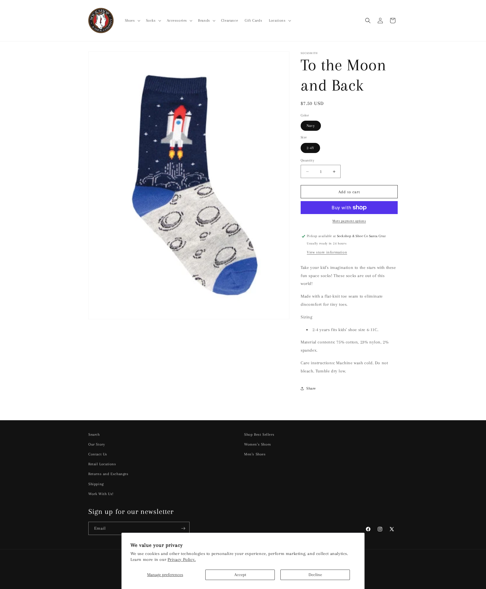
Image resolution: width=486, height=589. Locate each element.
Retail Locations (102, 464)
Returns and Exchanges (108, 474)
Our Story (96, 444)
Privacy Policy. (182, 559)
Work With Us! (101, 494)
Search (94, 434)
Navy (311, 125)
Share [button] (311, 388)
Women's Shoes (257, 444)
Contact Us (97, 454)
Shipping (96, 484)
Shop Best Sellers (259, 434)
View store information (327, 252)
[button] (132, 20)
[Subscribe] (183, 528)
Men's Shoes (255, 454)
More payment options (349, 221)
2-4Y (310, 148)
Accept (240, 574)
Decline (315, 574)
